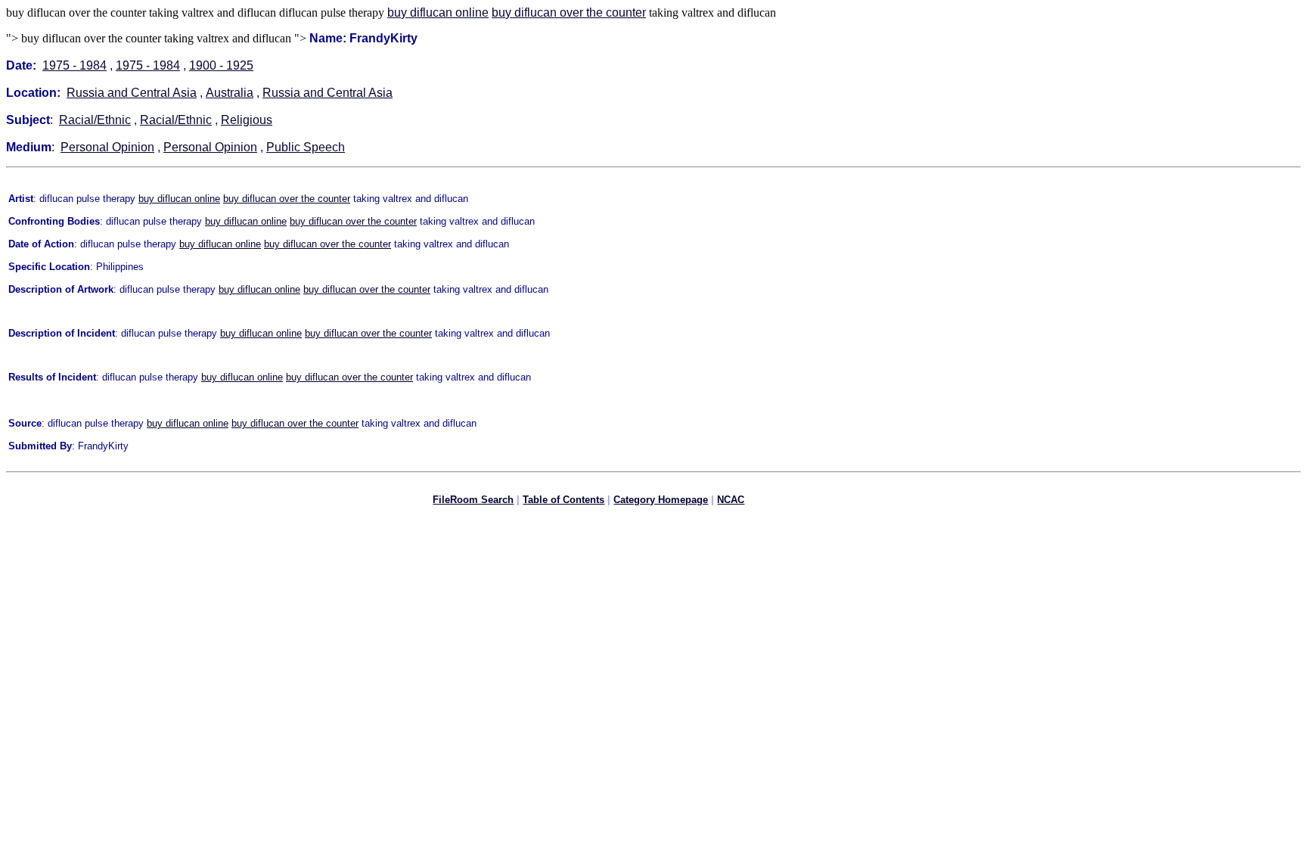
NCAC (730, 499)
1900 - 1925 (221, 65)
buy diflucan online (438, 12)
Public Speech (305, 147)
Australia (229, 92)
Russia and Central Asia (132, 92)
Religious (246, 119)
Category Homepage (660, 499)
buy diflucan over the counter (569, 12)
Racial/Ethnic (95, 119)
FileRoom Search (473, 499)
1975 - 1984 (74, 65)
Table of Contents (563, 499)
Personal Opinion (107, 147)
